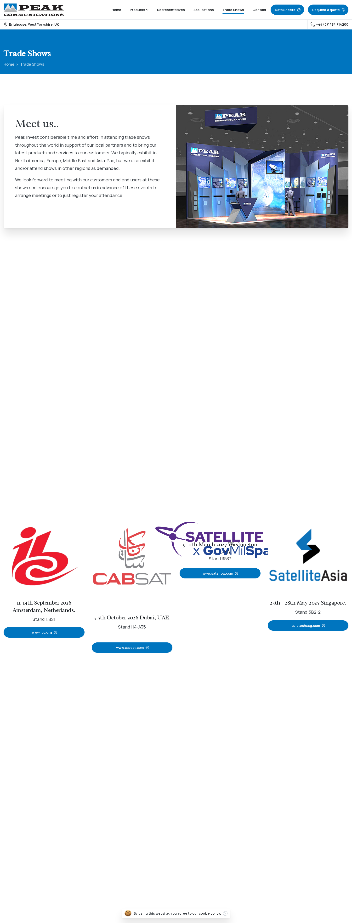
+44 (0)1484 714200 (332, 24)
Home (9, 64)
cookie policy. (210, 913)
